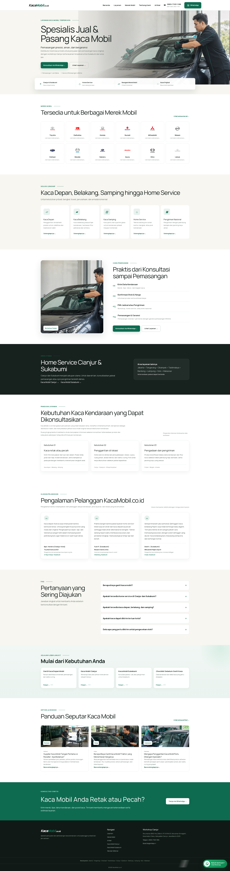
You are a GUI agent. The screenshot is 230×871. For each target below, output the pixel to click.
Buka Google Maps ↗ (149, 843)
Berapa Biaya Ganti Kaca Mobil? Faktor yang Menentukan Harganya (113, 755)
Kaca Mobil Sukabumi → (71, 382)
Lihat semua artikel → (181, 720)
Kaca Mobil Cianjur (113, 844)
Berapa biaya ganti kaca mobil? (145, 585)
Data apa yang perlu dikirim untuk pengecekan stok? (145, 629)
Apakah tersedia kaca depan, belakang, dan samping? (145, 607)
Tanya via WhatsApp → (178, 801)
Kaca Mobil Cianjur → (50, 382)
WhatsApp (194, 5)
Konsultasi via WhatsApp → (54, 65)
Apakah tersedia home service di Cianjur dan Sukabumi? (145, 596)
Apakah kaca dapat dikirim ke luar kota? (145, 618)
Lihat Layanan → (79, 65)
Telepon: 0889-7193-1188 (151, 840)
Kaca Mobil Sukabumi (114, 847)
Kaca (39, 5)
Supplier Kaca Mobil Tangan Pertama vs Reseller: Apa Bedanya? (60, 755)
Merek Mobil (111, 837)
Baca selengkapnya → (51, 767)
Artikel (109, 841)
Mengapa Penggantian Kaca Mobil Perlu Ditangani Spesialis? (161, 755)
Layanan (110, 833)
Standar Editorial (112, 851)
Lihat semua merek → (181, 116)
